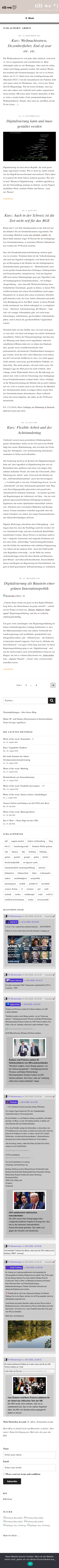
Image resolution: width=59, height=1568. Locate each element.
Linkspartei (45, 872)
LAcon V (13, 922)
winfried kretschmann (14, 899)
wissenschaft (43, 899)
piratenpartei (10, 883)
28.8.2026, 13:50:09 (34, 1267)
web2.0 (49, 894)
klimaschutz (23, 872)
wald (40, 894)
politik (22, 883)
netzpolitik (35, 878)
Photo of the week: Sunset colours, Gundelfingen (25, 794)
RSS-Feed (7, 1499)
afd (6, 841)
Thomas (13, 1102)
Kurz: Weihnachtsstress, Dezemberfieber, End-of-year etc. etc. (29, 45)
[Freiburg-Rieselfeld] (13, 1518)
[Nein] (55, 1560)
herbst (45, 856)
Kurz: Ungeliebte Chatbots (15, 747)
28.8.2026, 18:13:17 (34, 980)
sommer (30, 888)
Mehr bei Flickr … (11, 1535)
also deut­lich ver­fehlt (38, 234)
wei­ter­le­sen (8, 198)
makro (7, 878)
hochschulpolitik (12, 862)
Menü (31, 18)
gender (17, 856)
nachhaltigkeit (20, 878)
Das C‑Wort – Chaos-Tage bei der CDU (20, 820)
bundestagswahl (21, 846)
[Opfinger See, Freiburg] (14, 1525)
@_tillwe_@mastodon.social (40, 1421)
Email (6, 1461)
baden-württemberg (36, 841)
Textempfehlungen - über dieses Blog (19, 712)
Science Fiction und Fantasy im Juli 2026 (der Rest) (26, 803)
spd (39, 888)
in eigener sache (30, 862)
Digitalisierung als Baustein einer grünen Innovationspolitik (29, 586)
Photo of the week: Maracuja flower (19, 811)
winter (31, 899)
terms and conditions (30, 1474)
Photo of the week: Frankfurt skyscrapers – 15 (24, 785)
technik (8, 894)
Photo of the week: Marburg (15, 768)
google (27, 856)
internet (42, 867)
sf (22, 888)
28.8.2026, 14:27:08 (29, 1102)
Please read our (23, 1474)
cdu (6, 851)
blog (51, 841)
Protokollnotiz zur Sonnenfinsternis (19, 777)
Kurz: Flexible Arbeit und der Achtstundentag (29, 430)
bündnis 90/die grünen (42, 846)
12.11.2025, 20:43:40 (30, 922)
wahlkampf (29, 894)
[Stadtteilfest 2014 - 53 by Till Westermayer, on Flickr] (14, 595)
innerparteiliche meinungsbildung (20, 867)
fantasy (15, 851)
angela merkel (17, 841)
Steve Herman (15, 980)
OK (30, 1564)
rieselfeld (45, 883)
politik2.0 (33, 883)
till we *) (46, 5)
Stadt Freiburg (15, 1267)
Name (6, 1448)
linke (34, 872)
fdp (23, 851)
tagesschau (14, 1004)
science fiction (11, 888)
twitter (18, 894)
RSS (5, 1435)
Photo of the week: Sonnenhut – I (18, 738)
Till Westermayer (14, 916)
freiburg (32, 851)
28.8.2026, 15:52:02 (32, 1004)
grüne (36, 856)
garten (7, 856)
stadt (46, 888)
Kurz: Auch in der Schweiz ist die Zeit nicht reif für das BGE (29, 218)
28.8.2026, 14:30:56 (33, 1246)
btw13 (7, 846)
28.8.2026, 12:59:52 (33, 1360)
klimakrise (9, 872)
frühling (43, 851)
